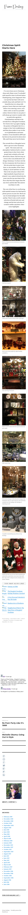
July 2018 (6, 830)
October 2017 (8, 849)
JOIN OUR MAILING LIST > (11, 895)
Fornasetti (16, 620)
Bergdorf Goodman (9, 620)
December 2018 (8, 819)
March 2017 (7, 865)
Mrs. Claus (10, 621)
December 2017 (8, 845)
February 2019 (8, 816)
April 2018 (7, 836)
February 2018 (8, 841)
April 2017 (7, 862)
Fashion (23, 618)
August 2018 (7, 827)
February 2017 (8, 867)
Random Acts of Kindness (16, 603)
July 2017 (6, 856)
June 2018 (7, 832)
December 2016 (8, 871)
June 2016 (6, 884)
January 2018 (8, 843)
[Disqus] (14, 648)
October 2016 (8, 875)
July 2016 (6, 882)
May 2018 (6, 834)
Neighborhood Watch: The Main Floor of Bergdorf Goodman (16, 610)
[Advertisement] (14, 29)
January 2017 (8, 869)
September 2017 (8, 851)
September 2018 (9, 825)
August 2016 (7, 880)
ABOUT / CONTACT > (9, 802)
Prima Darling (5, 618)
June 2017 (6, 858)
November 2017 (8, 847)
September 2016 (8, 878)
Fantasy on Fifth (13, 586)
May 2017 (6, 860)
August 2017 (7, 854)
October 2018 (8, 823)
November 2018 (8, 821)
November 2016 (8, 873)
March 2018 (7, 838)
